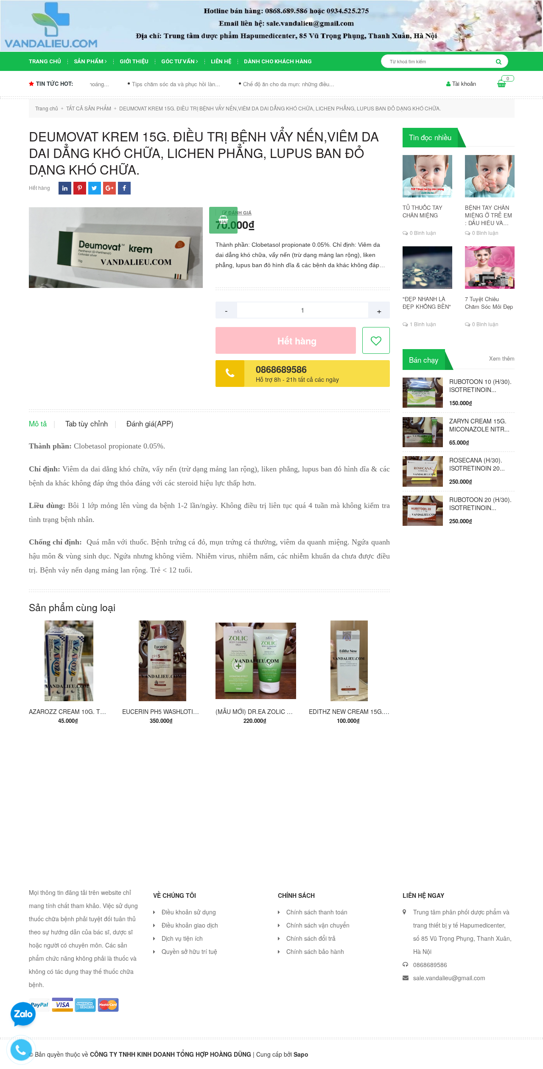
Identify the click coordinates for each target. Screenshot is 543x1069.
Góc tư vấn (178, 61)
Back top (450, 1055)
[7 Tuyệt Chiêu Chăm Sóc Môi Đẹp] (490, 267)
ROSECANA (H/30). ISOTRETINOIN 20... (477, 464)
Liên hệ (221, 61)
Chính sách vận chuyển (318, 925)
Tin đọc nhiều (430, 137)
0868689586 (281, 369)
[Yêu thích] (376, 340)
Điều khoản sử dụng (189, 912)
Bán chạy (424, 359)
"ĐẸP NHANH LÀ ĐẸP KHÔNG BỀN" (427, 302)
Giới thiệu (134, 61)
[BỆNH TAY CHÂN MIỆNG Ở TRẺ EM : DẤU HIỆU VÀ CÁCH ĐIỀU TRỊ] (490, 176)
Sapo (301, 1054)
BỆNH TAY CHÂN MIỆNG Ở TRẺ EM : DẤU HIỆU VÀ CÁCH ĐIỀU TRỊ (488, 215)
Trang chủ (45, 61)
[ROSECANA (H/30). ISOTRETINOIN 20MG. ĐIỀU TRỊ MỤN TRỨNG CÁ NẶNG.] (423, 470)
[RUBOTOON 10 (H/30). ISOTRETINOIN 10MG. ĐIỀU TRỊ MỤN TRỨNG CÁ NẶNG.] (423, 391)
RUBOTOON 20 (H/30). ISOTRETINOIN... (480, 503)
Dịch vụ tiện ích (182, 938)
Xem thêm (502, 358)
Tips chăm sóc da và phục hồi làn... (143, 84)
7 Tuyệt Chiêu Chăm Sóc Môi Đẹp (489, 302)
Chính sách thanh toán (316, 912)
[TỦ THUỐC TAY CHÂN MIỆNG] (427, 176)
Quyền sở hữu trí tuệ (189, 951)
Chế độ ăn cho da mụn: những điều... (255, 84)
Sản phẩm (89, 61)
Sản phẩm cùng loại (72, 607)
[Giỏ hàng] (501, 83)
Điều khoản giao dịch (190, 925)
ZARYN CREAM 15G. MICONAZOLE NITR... (479, 425)
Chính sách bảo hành (315, 951)
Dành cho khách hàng (278, 61)
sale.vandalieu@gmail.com (449, 977)
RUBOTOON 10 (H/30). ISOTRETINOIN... (480, 385)
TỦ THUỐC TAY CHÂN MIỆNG (422, 211)
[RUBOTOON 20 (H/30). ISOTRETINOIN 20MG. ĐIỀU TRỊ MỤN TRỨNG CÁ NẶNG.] (423, 510)
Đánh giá (239, 212)
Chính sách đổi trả (311, 938)
